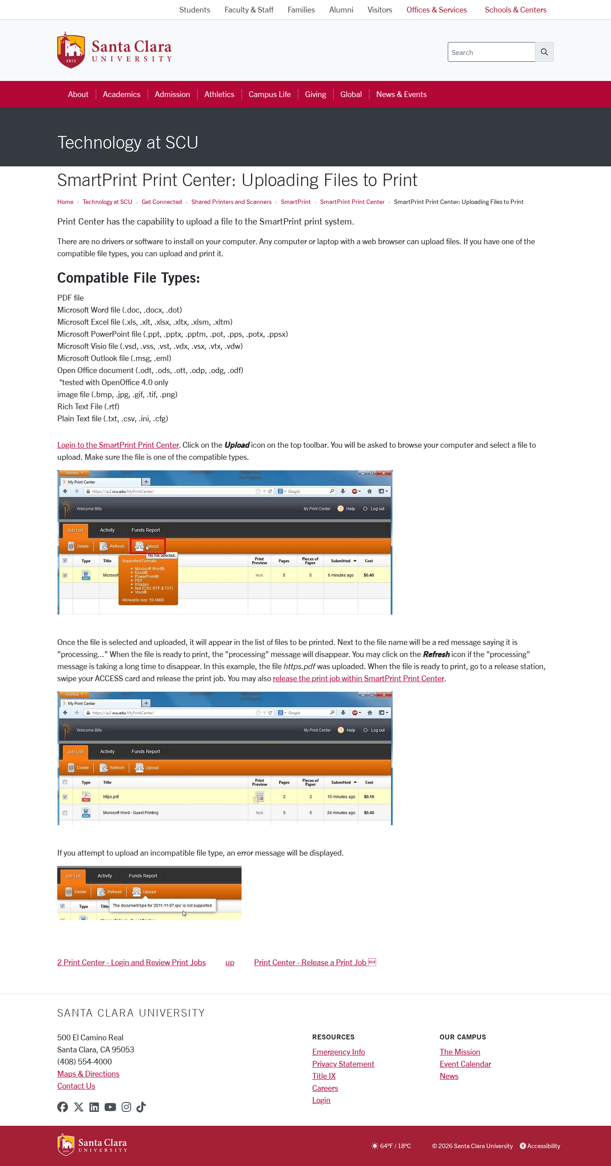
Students (194, 9)
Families (301, 9)
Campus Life (270, 93)
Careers (325, 1087)
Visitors (380, 9)
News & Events (401, 93)
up (229, 962)
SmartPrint (296, 201)
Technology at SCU (107, 201)
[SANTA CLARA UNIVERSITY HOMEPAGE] (92, 1145)
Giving (315, 93)
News (449, 1075)
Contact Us (76, 1085)
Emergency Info (338, 1051)
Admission (172, 93)
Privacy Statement (343, 1063)
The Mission (460, 1051)
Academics (121, 93)
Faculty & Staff (249, 9)
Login (321, 1099)
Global (351, 93)
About (78, 93)
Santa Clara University (131, 1012)
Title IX (323, 1075)
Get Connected (162, 201)
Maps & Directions (88, 1073)
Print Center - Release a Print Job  (315, 962)
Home (65, 201)
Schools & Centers (516, 9)
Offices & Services (437, 9)
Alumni (341, 9)
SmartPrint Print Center (352, 201)
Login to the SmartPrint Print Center (118, 444)
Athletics (219, 93)
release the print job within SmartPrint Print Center (358, 678)
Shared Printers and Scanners (231, 201)
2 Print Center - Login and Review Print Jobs (131, 962)
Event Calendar (465, 1063)
